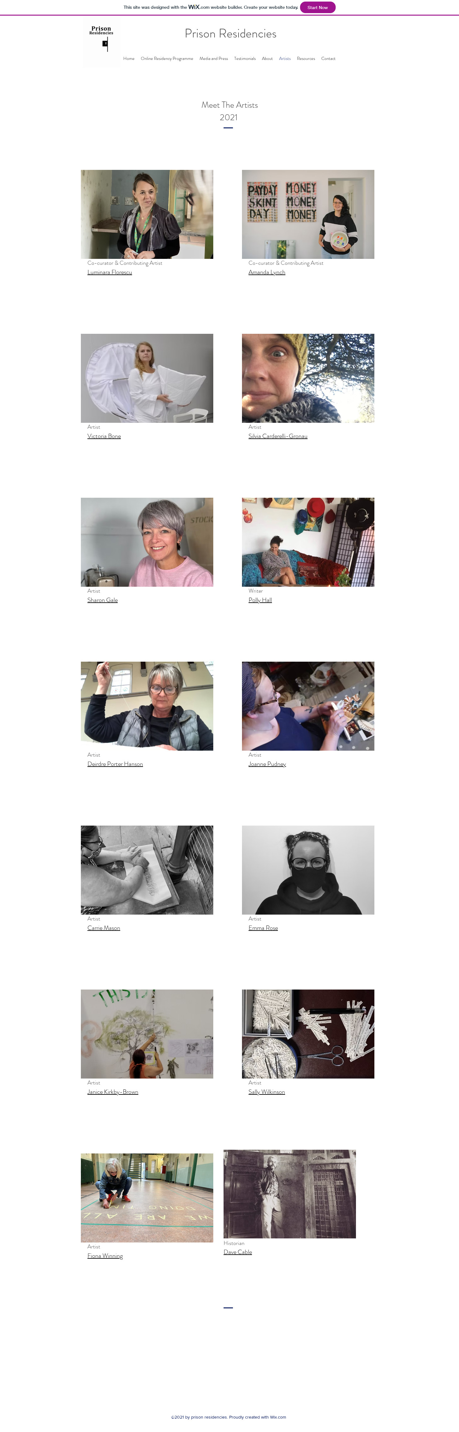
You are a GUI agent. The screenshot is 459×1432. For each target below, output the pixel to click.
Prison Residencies (231, 33)
